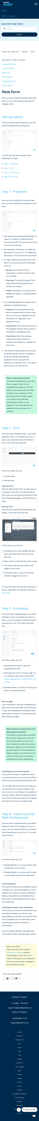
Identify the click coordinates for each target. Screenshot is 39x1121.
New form (6, 73)
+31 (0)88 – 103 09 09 (19, 1003)
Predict (19, 1086)
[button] (35, 4)
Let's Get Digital (19, 1066)
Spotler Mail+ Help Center (10, 52)
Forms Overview (8, 68)
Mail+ (19, 1070)
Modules (25, 52)
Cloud (19, 1051)
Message (19, 1078)
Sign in (4, 10)
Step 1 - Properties (11, 164)
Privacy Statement (19, 1097)
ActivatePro (19, 1036)
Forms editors (7, 77)
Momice (19, 1082)
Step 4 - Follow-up (11, 177)
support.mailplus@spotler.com (19, 1008)
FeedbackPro (19, 1062)
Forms (32, 52)
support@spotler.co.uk (19, 1023)
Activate (19, 1032)
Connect (19, 1047)
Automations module (14, 952)
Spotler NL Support (19, 997)
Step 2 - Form (9, 168)
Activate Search (19, 1039)
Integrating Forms (9, 81)
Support (19, 1113)
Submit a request (8, 16)
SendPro (19, 1090)
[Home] (8, 3)
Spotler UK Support (19, 1012)
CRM (19, 1055)
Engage (20, 1059)
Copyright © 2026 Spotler (19, 1093)
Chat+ (19, 1043)
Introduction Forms (9, 64)
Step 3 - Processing (11, 172)
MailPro (19, 1074)
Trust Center (19, 1105)
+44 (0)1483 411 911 (19, 1018)
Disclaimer (19, 1101)
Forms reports (7, 85)
